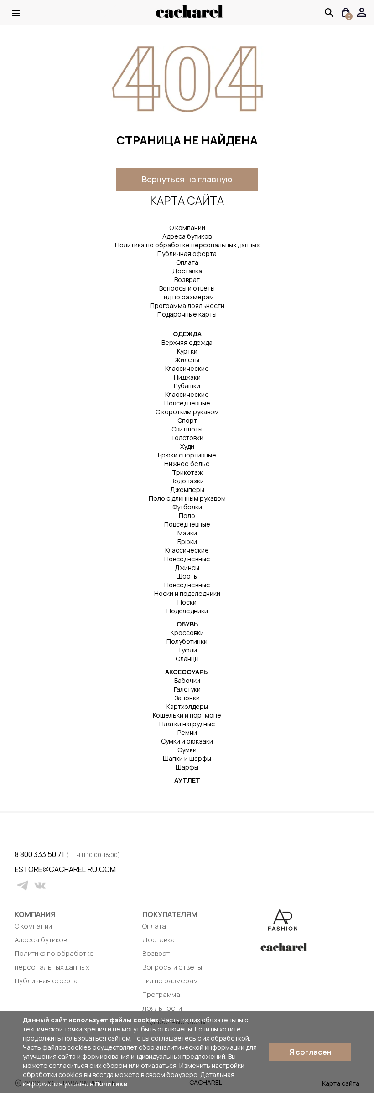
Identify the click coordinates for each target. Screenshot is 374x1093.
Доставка (187, 271)
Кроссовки (187, 632)
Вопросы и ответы (187, 288)
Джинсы (187, 567)
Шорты (187, 576)
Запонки (187, 697)
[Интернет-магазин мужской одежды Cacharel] (189, 16)
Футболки (187, 507)
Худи (187, 446)
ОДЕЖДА (187, 333)
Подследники (187, 610)
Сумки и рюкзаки (187, 741)
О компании (187, 227)
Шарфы (187, 767)
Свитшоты (187, 429)
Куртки (187, 351)
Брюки (187, 541)
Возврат (187, 279)
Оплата (187, 262)
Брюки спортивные (187, 455)
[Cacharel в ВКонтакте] (40, 885)
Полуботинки (187, 641)
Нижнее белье (187, 463)
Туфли (187, 650)
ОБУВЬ (187, 624)
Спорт (187, 420)
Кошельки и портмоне (187, 715)
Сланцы (187, 658)
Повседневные (187, 403)
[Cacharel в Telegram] (22, 885)
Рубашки (187, 385)
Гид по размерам (187, 296)
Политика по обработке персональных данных (187, 245)
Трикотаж (187, 472)
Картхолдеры (187, 706)
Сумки (187, 749)
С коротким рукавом (187, 411)
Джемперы (187, 489)
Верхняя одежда (187, 342)
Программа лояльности (187, 305)
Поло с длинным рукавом (187, 498)
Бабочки (187, 680)
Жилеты (187, 359)
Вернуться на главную (187, 179)
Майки (187, 533)
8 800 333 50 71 (40, 854)
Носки (187, 602)
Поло (187, 515)
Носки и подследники (187, 593)
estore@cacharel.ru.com (20, 869)
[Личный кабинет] (362, 12)
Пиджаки (187, 377)
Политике (110, 1083)
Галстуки (187, 689)
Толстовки (187, 437)
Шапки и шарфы (187, 758)
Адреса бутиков (187, 236)
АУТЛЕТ (187, 780)
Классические (187, 368)
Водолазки (187, 481)
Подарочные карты (187, 314)
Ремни (187, 732)
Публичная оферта (187, 253)
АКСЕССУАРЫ (187, 671)
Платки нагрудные (187, 723)
